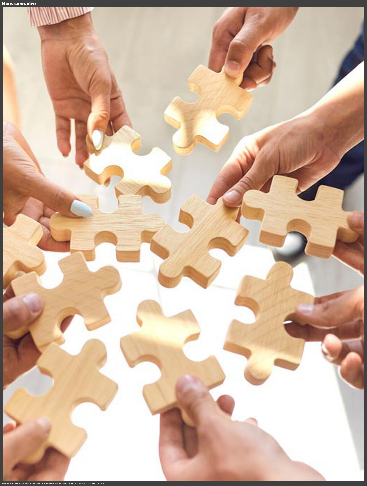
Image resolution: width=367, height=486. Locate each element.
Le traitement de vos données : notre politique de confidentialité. (22, 476)
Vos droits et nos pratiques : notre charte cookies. (18, 474)
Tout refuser (30, 481)
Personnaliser (49, 481)
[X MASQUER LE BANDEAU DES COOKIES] (59, 460)
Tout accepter (12, 481)
